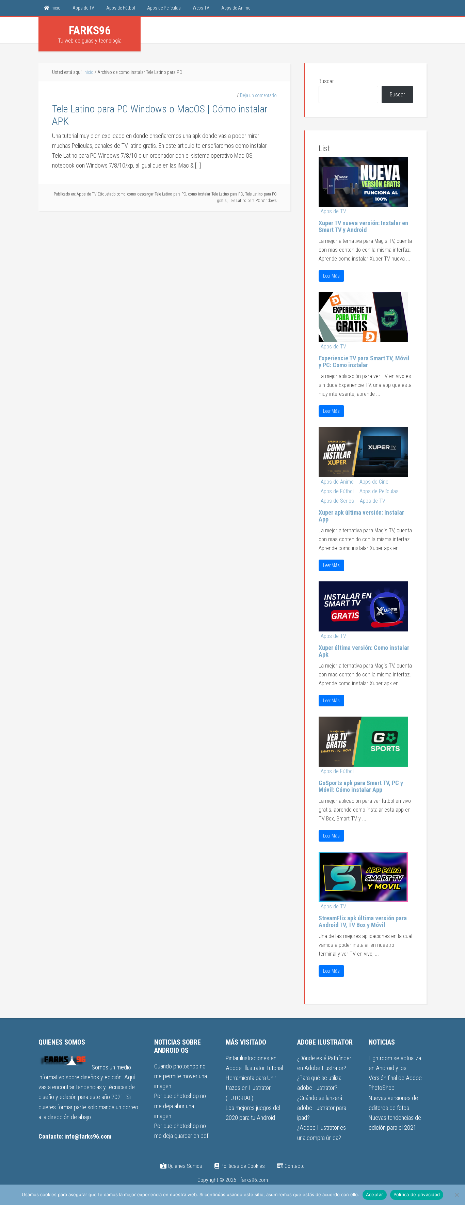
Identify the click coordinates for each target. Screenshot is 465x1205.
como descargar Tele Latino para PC (156, 194)
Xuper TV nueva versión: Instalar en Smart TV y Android (363, 226)
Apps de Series (337, 501)
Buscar (326, 81)
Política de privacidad (417, 1194)
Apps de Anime (337, 482)
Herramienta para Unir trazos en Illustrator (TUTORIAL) (251, 1087)
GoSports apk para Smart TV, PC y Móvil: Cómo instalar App (361, 786)
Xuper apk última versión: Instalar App (361, 516)
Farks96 (90, 30)
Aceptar (374, 1194)
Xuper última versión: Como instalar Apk (364, 651)
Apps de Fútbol (337, 491)
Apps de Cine (373, 482)
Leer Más (331, 276)
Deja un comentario (258, 95)
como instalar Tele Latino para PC (215, 194)
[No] (456, 1194)
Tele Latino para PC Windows (253, 200)
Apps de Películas (379, 491)
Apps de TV (87, 194)
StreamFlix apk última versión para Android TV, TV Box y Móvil (363, 921)
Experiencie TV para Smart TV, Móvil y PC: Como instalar (364, 362)
